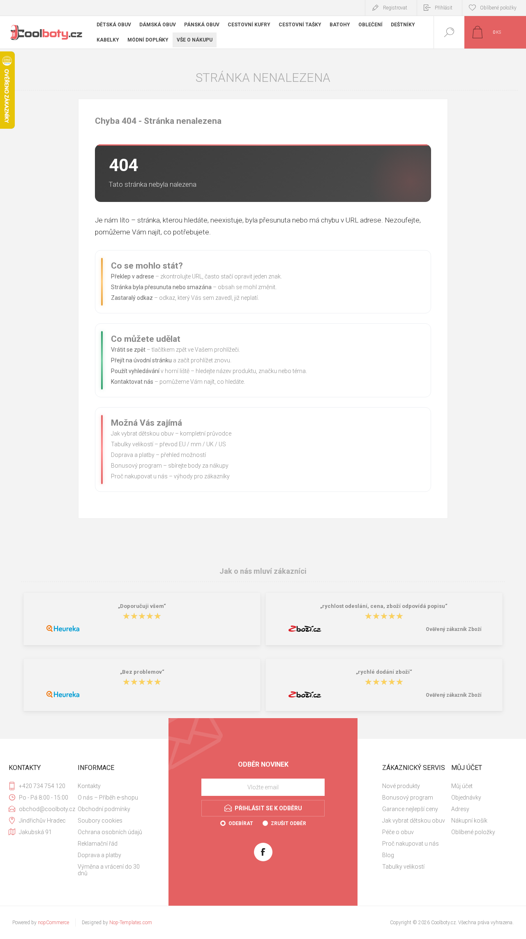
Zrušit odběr (288, 823)
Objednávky (466, 797)
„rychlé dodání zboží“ (384, 672)
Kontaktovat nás (132, 381)
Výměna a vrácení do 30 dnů (109, 869)
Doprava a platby (133, 455)
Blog (388, 855)
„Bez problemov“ (142, 672)
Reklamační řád (98, 843)
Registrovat (395, 8)
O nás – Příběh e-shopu (108, 797)
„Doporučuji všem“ (142, 606)
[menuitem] (111, 786)
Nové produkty (401, 786)
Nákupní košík (469, 820)
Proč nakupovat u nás (139, 476)
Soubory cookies (100, 820)
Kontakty (89, 786)
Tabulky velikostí (132, 444)
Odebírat (240, 823)
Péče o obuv (398, 832)
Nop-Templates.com (130, 922)
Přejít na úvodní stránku (141, 360)
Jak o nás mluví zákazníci (263, 571)
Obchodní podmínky (104, 809)
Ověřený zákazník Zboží (453, 629)
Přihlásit (443, 8)
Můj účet (462, 786)
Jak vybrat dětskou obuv (142, 433)
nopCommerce (53, 922)
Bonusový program (136, 465)
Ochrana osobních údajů (110, 832)
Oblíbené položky (473, 832)
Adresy (460, 809)
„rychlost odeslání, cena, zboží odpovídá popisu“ (384, 606)
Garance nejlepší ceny (410, 809)
